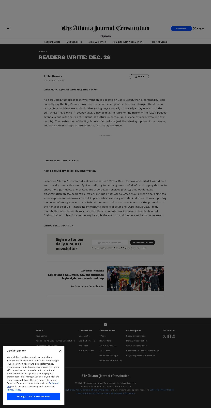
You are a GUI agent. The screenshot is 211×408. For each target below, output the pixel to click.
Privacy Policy (14, 390)
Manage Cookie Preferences (33, 396)
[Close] (60, 350)
